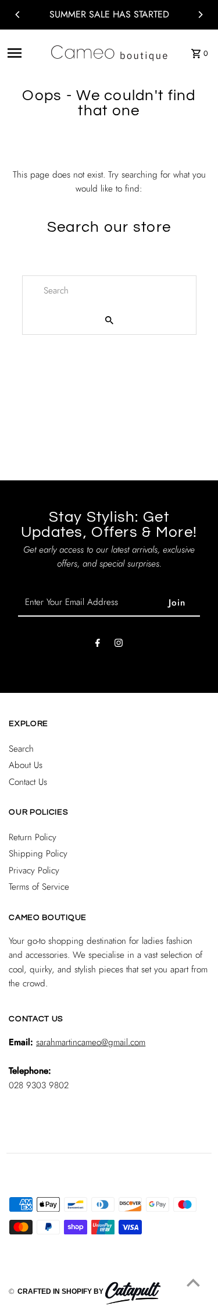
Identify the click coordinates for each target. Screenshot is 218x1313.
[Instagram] (119, 645)
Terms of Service (39, 886)
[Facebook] (97, 645)
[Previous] (18, 14)
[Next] (200, 14)
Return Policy (32, 837)
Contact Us (28, 782)
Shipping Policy (38, 853)
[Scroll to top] (193, 1282)
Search (21, 748)
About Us (25, 765)
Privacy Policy (34, 870)
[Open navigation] (24, 53)
